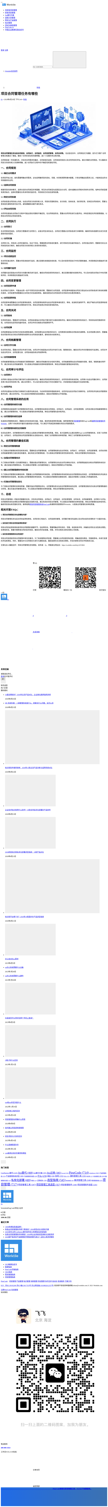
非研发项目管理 (11, 10)
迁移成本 (42, 1180)
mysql (65, 1173)
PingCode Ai (9, 27)
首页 (11, 71)
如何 (59, 1176)
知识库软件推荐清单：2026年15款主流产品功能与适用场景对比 (28, 768)
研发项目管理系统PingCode (40, 504)
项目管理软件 (69, 1185)
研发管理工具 (98, 1176)
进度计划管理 (10, 18)
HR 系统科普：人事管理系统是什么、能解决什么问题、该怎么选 (29, 703)
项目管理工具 (27, 1185)
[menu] (2, 2)
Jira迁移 (54, 1172)
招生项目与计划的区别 (13, 1136)
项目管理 (76, 421)
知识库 (89, 1176)
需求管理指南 (10, 1274)
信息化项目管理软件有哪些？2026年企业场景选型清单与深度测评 (29, 1234)
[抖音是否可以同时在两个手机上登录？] (30, 1014)
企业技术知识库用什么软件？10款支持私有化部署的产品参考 (28, 810)
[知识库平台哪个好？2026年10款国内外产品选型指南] (52, 913)
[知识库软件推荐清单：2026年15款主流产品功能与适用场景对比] (52, 763)
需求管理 (70, 1180)
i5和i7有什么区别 (11, 1060)
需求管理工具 (82, 1180)
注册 (6, 50)
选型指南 (56, 1180)
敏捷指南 (8, 1267)
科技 (25, 99)
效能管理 (34, 1281)
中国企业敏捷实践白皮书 (14, 30)
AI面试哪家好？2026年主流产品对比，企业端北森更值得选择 (28, 695)
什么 (42, 1176)
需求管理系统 (97, 1180)
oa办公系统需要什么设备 (14, 967)
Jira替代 (25, 1172)
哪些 (51, 1176)
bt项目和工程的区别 (12, 1111)
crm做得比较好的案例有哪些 (15, 1153)
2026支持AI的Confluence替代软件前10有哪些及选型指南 (26, 1232)
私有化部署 (21, 1180)
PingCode (79, 1172)
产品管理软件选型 (30, 1176)
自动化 (54, 1281)
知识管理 (8, 23)
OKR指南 (8, 1272)
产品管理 (19, 1281)
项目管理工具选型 (48, 1184)
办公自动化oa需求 (11, 959)
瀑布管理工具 (78, 1176)
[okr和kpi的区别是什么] (30, 1098)
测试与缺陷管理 (11, 25)
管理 (34, 1180)
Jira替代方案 (9, 15)
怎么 (67, 1176)
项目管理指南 (10, 1277)
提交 (3, 679)
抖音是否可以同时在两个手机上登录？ (19, 1018)
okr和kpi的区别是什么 (13, 1102)
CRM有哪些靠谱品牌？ (13, 1227)
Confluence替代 (9, 1173)
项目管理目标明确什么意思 (15, 1119)
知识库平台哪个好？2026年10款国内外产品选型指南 (24, 917)
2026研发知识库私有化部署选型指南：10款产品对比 (24, 852)
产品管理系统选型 (15, 1176)
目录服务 (61, 1281)
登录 (2, 50)
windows (94, 1173)
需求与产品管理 (11, 20)
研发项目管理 (10, 13)
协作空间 (48, 1281)
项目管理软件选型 (87, 1185)
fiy (2, 99)
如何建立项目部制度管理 (14, 1128)
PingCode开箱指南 (11, 1269)
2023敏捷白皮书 (11, 1264)
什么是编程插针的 (12, 1145)
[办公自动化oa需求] (30, 955)
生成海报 (36, 632)
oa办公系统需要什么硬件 (14, 976)
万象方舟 (68, 1281)
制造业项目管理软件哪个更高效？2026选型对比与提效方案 (27, 1229)
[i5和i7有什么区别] (30, 1056)
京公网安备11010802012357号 (27, 1285)
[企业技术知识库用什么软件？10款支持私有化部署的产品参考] (30, 806)
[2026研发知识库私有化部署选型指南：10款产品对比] (30, 848)
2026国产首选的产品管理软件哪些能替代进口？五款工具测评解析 (29, 1237)
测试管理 (41, 1281)
